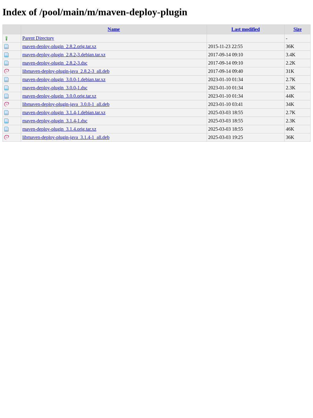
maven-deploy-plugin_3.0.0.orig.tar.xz (59, 96)
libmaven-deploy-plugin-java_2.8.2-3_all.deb (65, 71)
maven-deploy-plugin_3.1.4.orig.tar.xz (59, 129)
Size (297, 29)
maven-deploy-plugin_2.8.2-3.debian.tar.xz (63, 54)
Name (114, 29)
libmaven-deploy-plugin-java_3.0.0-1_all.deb (65, 104)
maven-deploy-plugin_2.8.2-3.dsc (54, 62)
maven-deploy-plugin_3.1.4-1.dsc (54, 120)
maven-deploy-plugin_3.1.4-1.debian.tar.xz (63, 112)
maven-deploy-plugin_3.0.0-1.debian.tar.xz (63, 79)
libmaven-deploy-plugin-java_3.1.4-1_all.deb (65, 137)
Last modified (245, 29)
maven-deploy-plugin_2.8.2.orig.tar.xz (59, 46)
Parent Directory (38, 38)
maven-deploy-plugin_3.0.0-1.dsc (54, 87)
